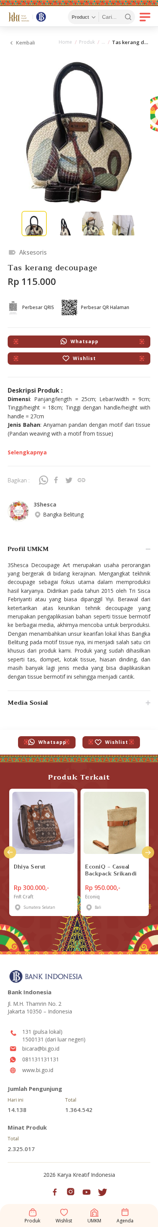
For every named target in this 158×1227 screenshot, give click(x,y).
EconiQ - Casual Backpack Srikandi (111, 870)
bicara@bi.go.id (40, 1048)
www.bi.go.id (37, 1070)
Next (148, 852)
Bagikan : (19, 480)
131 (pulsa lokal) (42, 1031)
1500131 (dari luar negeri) (54, 1039)
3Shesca (45, 504)
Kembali (25, 42)
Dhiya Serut (30, 867)
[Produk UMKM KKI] (103, 43)
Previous (10, 852)
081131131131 (40, 1059)
